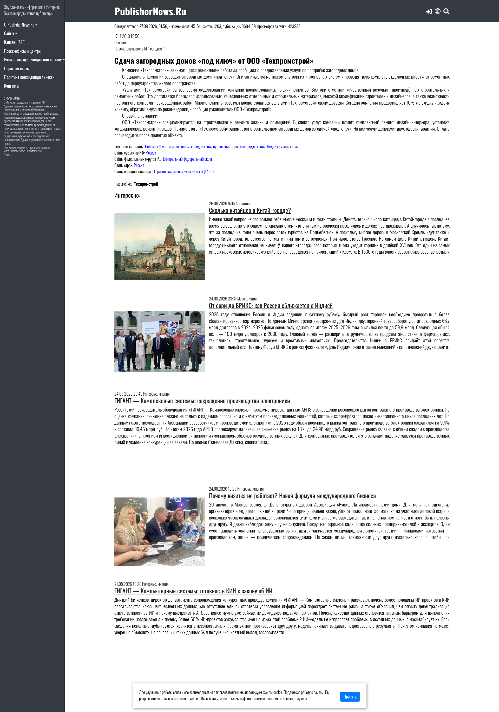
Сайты (9, 33)
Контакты (11, 86)
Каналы (14, 42)
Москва (151, 153)
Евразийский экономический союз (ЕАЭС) (184, 171)
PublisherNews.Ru (150, 10)
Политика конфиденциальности (29, 77)
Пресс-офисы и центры (22, 51)
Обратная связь (16, 68)
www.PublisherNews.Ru (16, 151)
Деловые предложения (248, 146)
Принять (350, 697)
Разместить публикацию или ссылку (33, 59)
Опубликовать (14, 7)
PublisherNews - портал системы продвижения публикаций (188, 146)
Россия (139, 165)
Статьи (7, 154)
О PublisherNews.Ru (19, 25)
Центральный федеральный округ (187, 159)
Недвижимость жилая (282, 146)
